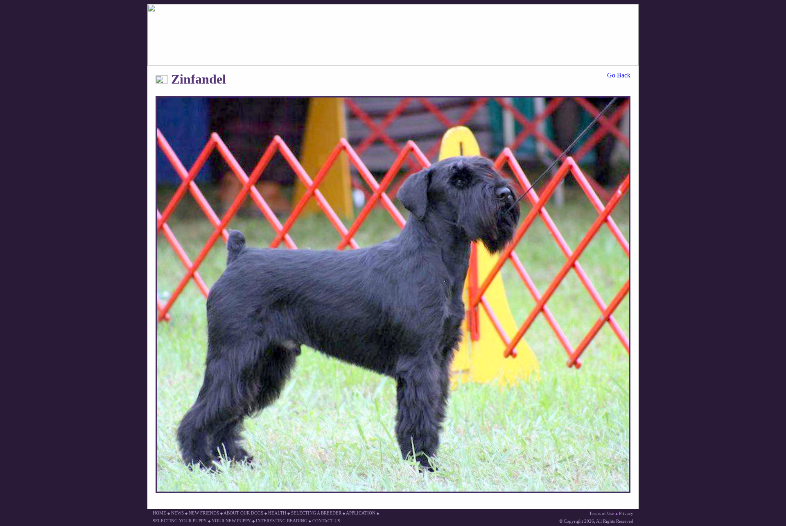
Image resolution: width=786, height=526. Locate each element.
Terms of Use (601, 513)
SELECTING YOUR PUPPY (180, 520)
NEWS (177, 512)
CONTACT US (326, 520)
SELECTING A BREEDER (316, 512)
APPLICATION (360, 512)
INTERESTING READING (281, 520)
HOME (159, 512)
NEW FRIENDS (204, 512)
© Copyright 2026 (576, 521)
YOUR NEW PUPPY (231, 520)
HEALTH (277, 512)
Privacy (626, 513)
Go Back (618, 75)
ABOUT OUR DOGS (243, 512)
